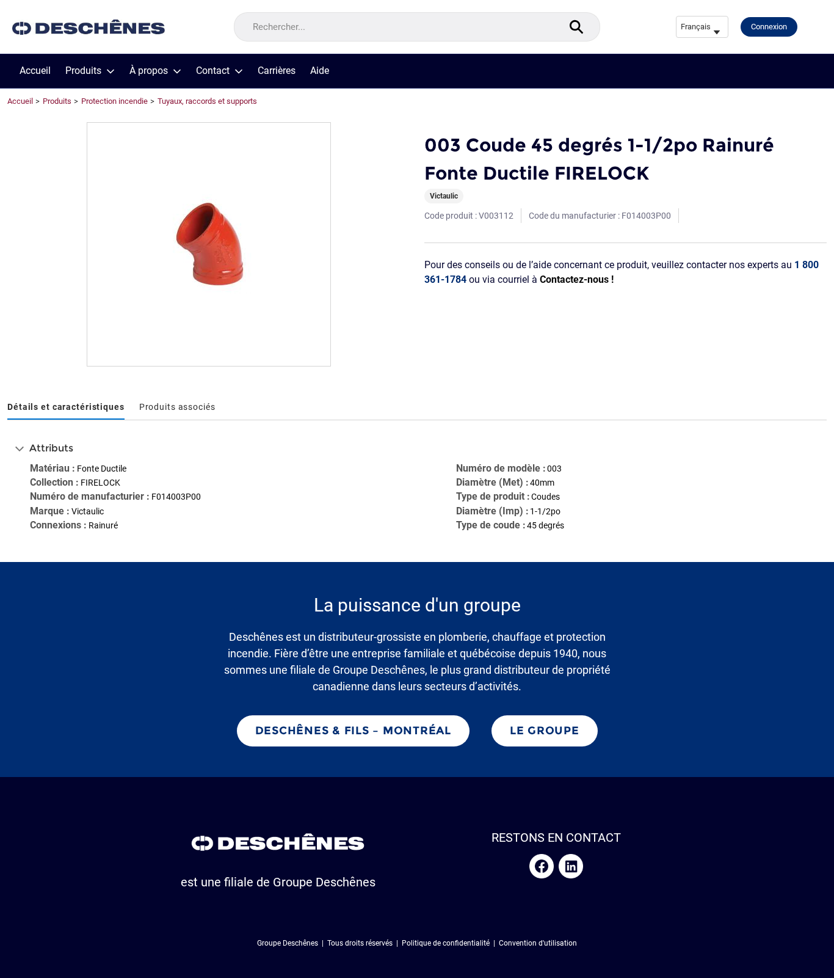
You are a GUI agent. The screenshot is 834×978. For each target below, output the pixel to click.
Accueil (35, 70)
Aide (319, 70)
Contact (213, 70)
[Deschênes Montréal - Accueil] (88, 27)
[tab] (66, 408)
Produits (83, 70)
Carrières (277, 70)
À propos (148, 70)
